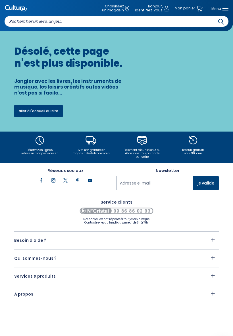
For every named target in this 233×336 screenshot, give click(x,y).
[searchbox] (116, 21)
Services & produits (35, 276)
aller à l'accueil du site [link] (38, 110)
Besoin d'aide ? (30, 240)
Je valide (205, 183)
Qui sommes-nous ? (35, 258)
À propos (23, 294)
